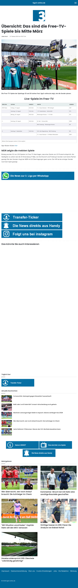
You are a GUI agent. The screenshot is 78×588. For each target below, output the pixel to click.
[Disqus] (39, 345)
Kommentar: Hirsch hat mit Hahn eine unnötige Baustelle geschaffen (58, 493)
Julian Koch (4, 36)
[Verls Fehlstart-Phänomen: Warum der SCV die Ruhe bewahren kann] (6, 431)
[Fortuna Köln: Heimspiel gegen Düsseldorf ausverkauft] (6, 398)
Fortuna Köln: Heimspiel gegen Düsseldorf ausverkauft (32, 396)
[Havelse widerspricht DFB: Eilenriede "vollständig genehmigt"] (19, 544)
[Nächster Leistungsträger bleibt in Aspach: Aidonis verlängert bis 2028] (6, 415)
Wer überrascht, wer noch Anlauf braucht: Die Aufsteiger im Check (36, 421)
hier (16, 145)
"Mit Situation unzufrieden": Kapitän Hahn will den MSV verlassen (17, 526)
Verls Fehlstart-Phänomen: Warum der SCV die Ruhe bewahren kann (37, 429)
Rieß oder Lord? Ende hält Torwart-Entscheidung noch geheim (35, 404)
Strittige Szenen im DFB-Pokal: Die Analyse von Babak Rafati (56, 526)
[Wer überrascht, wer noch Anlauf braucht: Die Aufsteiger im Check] (6, 423)
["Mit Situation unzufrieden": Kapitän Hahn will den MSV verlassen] (19, 511)
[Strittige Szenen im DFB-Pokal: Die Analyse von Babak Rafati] (59, 511)
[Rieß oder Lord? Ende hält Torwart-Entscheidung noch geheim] (6, 407)
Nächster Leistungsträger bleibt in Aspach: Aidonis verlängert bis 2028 (38, 413)
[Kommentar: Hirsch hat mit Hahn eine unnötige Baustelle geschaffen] (59, 478)
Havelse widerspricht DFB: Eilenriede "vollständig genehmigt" (17, 559)
